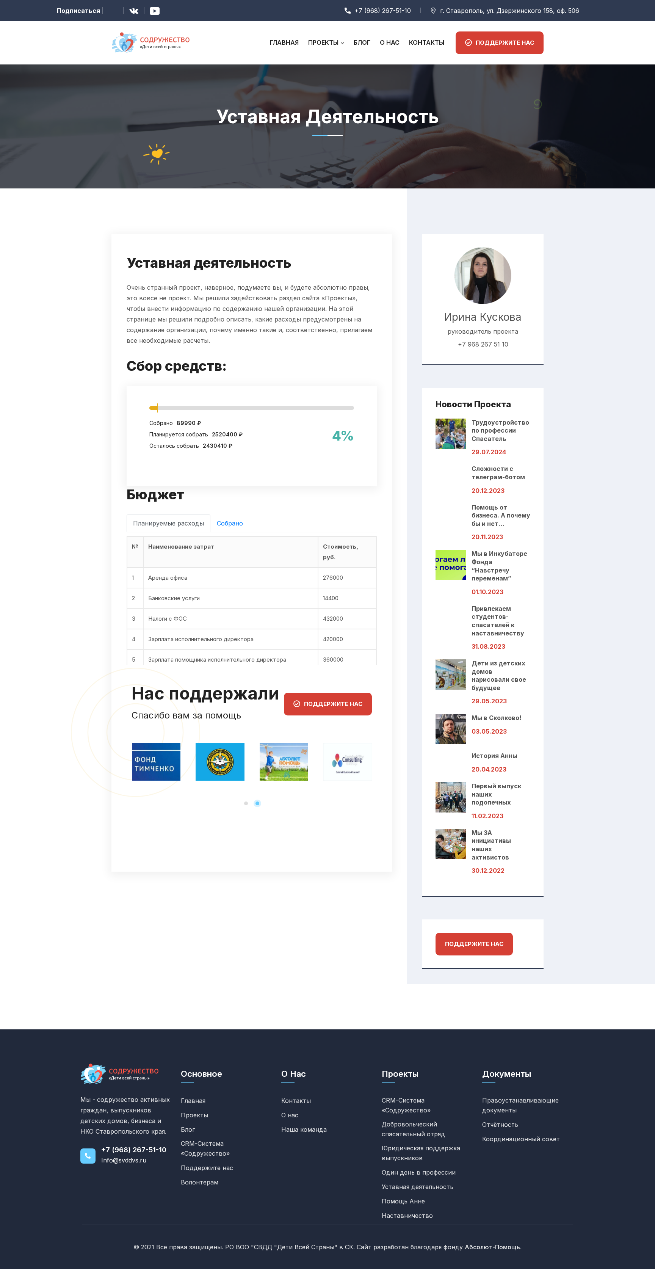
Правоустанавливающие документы (520, 1105)
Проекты (323, 42)
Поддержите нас (474, 943)
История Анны (494, 755)
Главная (284, 42)
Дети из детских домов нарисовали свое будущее (499, 675)
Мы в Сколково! (497, 718)
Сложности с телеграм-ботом (498, 473)
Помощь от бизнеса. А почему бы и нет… (501, 515)
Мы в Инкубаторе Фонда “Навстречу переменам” (499, 566)
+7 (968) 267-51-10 (133, 1150)
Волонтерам (199, 1182)
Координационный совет (521, 1139)
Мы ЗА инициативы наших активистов (491, 845)
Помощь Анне (403, 1201)
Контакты (426, 42)
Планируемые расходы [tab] (168, 523)
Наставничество (407, 1215)
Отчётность (500, 1124)
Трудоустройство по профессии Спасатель (500, 430)
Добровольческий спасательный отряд (413, 1129)
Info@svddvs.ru (123, 1160)
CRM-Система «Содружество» (205, 1148)
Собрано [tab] (230, 523)
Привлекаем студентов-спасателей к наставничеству (498, 621)
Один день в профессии (419, 1172)
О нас (390, 42)
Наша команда (304, 1129)
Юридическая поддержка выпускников (421, 1153)
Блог (362, 42)
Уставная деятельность (417, 1187)
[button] (246, 803)
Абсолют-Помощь (492, 1247)
